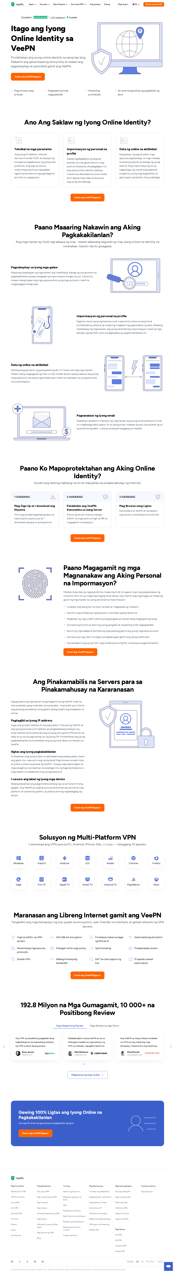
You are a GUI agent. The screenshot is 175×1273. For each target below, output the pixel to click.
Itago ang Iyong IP (123, 1197)
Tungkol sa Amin (70, 1235)
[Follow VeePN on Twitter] (20, 1261)
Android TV (110, 884)
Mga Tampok (59, 4)
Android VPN (16, 1213)
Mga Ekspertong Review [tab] (69, 1025)
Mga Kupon (42, 1219)
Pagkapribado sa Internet (100, 1197)
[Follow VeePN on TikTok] (27, 1261)
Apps (31, 4)
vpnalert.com (17, 1034)
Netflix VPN (94, 1230)
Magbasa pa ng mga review (85, 1075)
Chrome (133, 863)
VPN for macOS (18, 1197)
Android (64, 863)
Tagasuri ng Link (122, 1213)
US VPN (118, 1235)
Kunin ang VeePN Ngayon (28, 76)
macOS (41, 863)
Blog (39, 1238)
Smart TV (87, 884)
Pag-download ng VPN (47, 1197)
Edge (18, 884)
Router (110, 863)
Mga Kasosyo (147, 1191)
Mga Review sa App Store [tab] (104, 1025)
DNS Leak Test (121, 1202)
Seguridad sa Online (98, 1202)
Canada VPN (120, 1246)
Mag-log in (123, 4)
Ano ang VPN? (77, 4)
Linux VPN (15, 1202)
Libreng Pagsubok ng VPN (48, 1213)
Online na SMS (121, 1208)
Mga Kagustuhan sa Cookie (71, 1228)
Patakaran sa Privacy (72, 1211)
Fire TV (41, 884)
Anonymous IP (95, 1208)
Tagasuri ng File (121, 1219)
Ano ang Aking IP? (122, 1191)
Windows (19, 863)
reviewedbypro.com (125, 1034)
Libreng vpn (16, 1235)
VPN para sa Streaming (99, 1224)
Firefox (156, 863)
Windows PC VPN (18, 1191)
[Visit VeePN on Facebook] (12, 1261)
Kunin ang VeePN (154, 4)
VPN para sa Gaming (98, 1213)
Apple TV (64, 884)
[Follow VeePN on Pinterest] (42, 1261)
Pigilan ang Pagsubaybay (100, 1219)
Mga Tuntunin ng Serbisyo (74, 1216)
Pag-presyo (95, 4)
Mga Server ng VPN (45, 1232)
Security (43, 4)
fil (136, 4)
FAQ (65, 1205)
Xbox (156, 884)
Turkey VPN (120, 1251)
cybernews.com (71, 1034)
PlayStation (133, 884)
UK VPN (118, 1240)
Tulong (107, 4)
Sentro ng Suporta (71, 1191)
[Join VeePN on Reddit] (35, 1261)
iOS (87, 863)
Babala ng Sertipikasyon (73, 1222)
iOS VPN (14, 1208)
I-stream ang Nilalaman (99, 1191)
